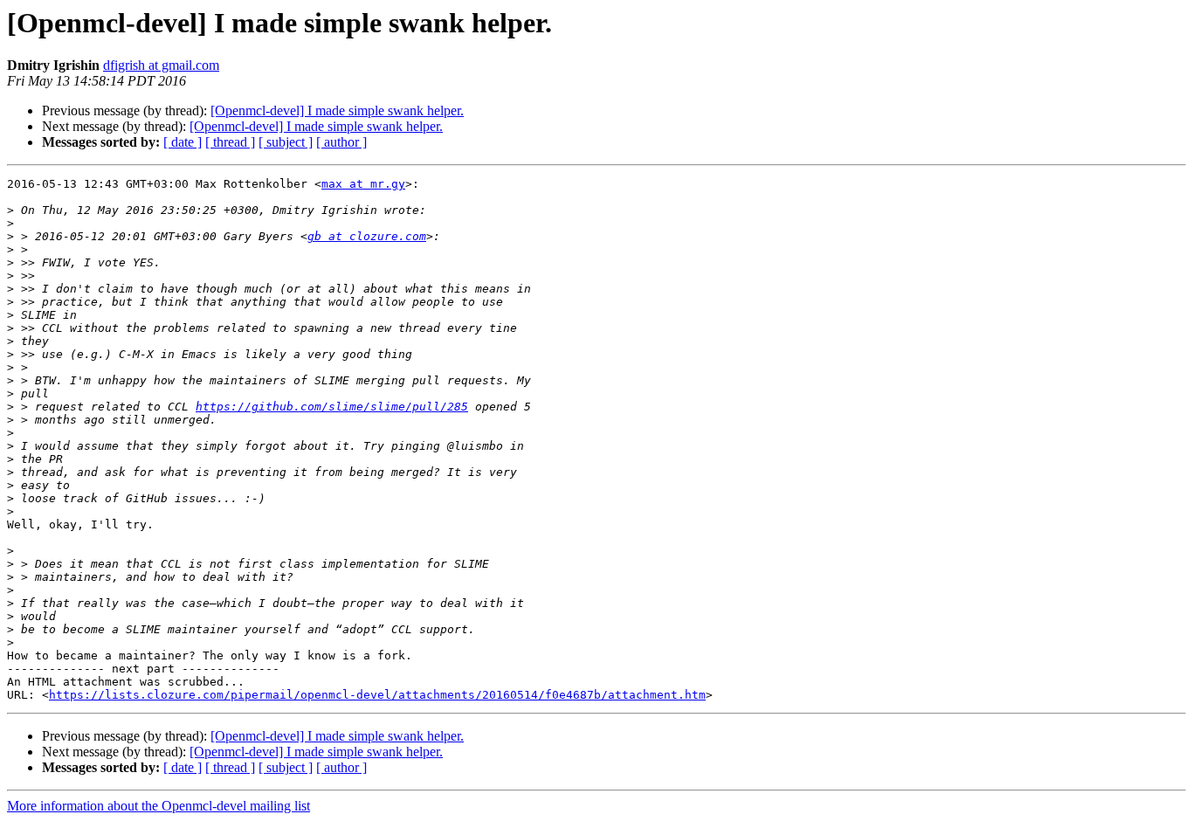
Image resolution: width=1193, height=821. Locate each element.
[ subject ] (286, 142)
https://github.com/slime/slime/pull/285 (332, 406)
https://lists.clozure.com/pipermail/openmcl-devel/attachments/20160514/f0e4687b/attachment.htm (377, 694)
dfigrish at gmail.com (161, 65)
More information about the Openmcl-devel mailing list (158, 805)
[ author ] (341, 142)
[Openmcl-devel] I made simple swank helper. (337, 110)
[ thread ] (230, 142)
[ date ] (182, 142)
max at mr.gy (363, 183)
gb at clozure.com (366, 236)
